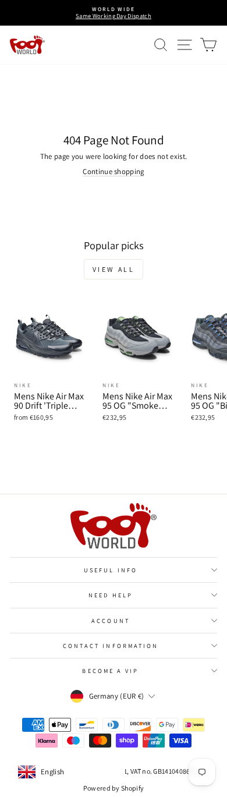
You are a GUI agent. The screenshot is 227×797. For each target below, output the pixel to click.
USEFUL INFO (110, 570)
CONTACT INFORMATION (111, 646)
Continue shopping (113, 171)
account (110, 621)
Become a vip (110, 671)
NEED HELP (110, 595)
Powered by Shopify (113, 788)
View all (114, 269)
